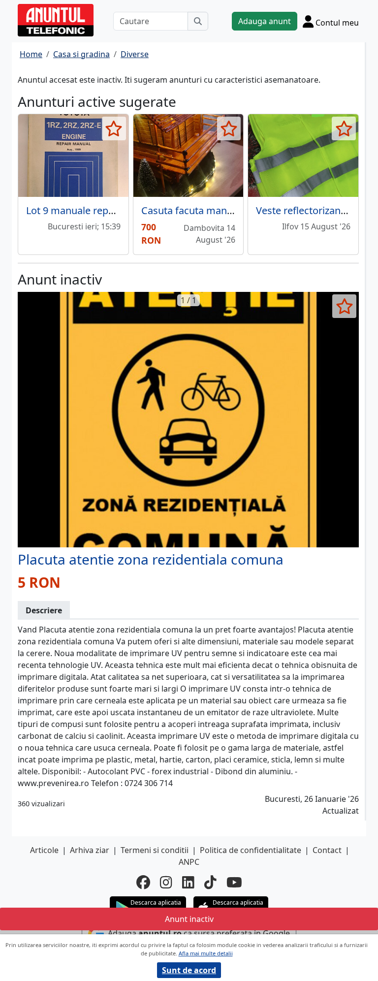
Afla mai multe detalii (206, 953)
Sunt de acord (189, 970)
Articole (44, 850)
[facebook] (143, 882)
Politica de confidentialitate (250, 850)
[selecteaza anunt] (114, 128)
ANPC (189, 861)
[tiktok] (210, 882)
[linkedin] (188, 882)
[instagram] (166, 882)
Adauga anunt (264, 21)
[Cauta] (198, 21)
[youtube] (234, 882)
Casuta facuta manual (191, 210)
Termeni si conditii (155, 850)
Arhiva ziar (89, 850)
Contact (327, 850)
